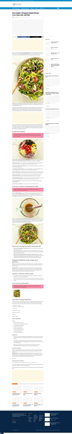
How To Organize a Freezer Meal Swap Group (51, 76)
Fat (28, 416)
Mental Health (42, 8)
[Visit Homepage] (18, 4)
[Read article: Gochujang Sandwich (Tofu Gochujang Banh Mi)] (52, 129)
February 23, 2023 (23, 17)
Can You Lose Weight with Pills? (54, 48)
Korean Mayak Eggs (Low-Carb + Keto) (27, 394)
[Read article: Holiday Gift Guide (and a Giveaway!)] (39, 389)
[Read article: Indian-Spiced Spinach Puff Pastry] (47, 60)
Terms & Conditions (24, 0)
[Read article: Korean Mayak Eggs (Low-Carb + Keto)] (28, 389)
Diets (29, 415)
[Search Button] (59, 8)
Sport (34, 421)
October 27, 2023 (53, 85)
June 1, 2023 (52, 133)
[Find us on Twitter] (15, 422)
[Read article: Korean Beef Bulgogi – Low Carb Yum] (39, 400)
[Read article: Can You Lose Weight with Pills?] (47, 49)
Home (13, 8)
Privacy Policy (19, 0)
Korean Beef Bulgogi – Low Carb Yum (38, 405)
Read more (48, 88)
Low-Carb (19, 10)
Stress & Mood (41, 415)
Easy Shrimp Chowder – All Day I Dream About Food (16, 394)
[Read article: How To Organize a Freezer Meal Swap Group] (52, 81)
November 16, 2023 (15, 395)
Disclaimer (16, 0)
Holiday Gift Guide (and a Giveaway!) (37, 394)
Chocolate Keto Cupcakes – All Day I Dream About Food (28, 405)
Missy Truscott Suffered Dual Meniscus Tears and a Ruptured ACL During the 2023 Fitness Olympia (55, 65)
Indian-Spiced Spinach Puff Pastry (54, 59)
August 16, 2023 (53, 103)
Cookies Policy (28, 0)
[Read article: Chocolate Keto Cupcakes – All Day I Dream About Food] (28, 400)
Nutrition (31, 8)
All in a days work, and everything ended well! (15, 405)
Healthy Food (17, 8)
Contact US (31, 0)
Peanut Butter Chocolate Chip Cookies (52, 109)
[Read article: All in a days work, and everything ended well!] (17, 400)
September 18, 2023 (53, 117)
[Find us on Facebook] (13, 422)
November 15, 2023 (25, 395)
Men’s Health (36, 416)
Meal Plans (35, 415)
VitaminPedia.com (17, 17)
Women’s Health (40, 420)
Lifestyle (36, 8)
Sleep (34, 420)
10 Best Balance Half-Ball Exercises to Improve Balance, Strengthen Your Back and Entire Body (52, 93)
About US (13, 0)
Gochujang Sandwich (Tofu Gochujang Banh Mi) (52, 124)
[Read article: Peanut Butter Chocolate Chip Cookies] (52, 113)
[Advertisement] (28, 45)
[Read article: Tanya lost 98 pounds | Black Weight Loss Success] (47, 43)
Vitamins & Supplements (25, 8)
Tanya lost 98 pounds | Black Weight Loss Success (55, 42)
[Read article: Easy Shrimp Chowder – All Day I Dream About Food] (17, 389)
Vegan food (40, 416)
